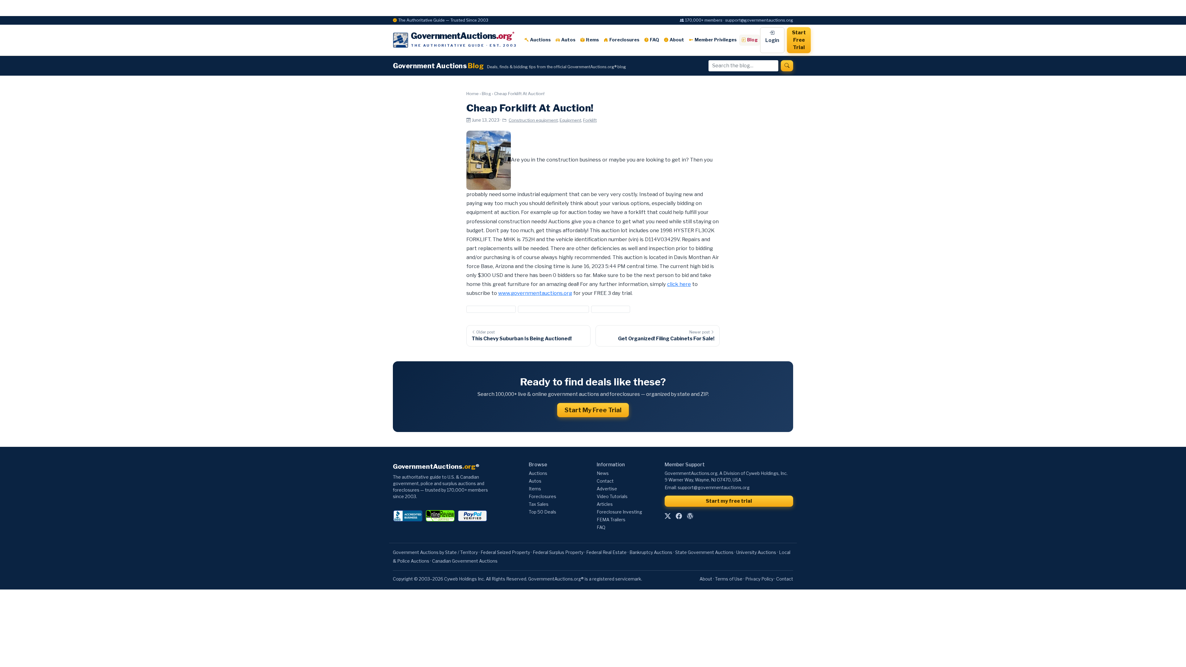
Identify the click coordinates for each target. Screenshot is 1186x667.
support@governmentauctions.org (714, 487)
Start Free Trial (799, 40)
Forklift (590, 120)
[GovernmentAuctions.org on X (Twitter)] (668, 516)
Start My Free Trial (593, 410)
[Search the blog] (787, 65)
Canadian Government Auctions (465, 561)
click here (679, 284)
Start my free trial (729, 501)
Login (772, 40)
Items (592, 40)
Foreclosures (624, 40)
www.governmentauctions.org (535, 293)
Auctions (540, 40)
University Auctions (756, 552)
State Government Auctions (704, 552)
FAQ (654, 40)
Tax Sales (539, 504)
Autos (568, 40)
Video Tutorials (612, 496)
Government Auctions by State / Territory (435, 552)
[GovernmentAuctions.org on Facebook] (679, 516)
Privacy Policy (759, 578)
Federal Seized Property (505, 552)
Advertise (607, 488)
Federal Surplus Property (558, 552)
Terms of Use (728, 578)
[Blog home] (690, 516)
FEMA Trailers (611, 519)
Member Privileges (716, 40)
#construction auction (491, 309)
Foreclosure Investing (619, 511)
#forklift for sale (610, 309)
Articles (605, 504)
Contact (605, 481)
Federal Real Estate (606, 552)
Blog (752, 40)
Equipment (570, 120)
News (603, 473)
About (677, 40)
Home (472, 93)
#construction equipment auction (553, 309)
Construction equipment (533, 120)
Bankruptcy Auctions (650, 552)
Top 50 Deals (542, 511)
